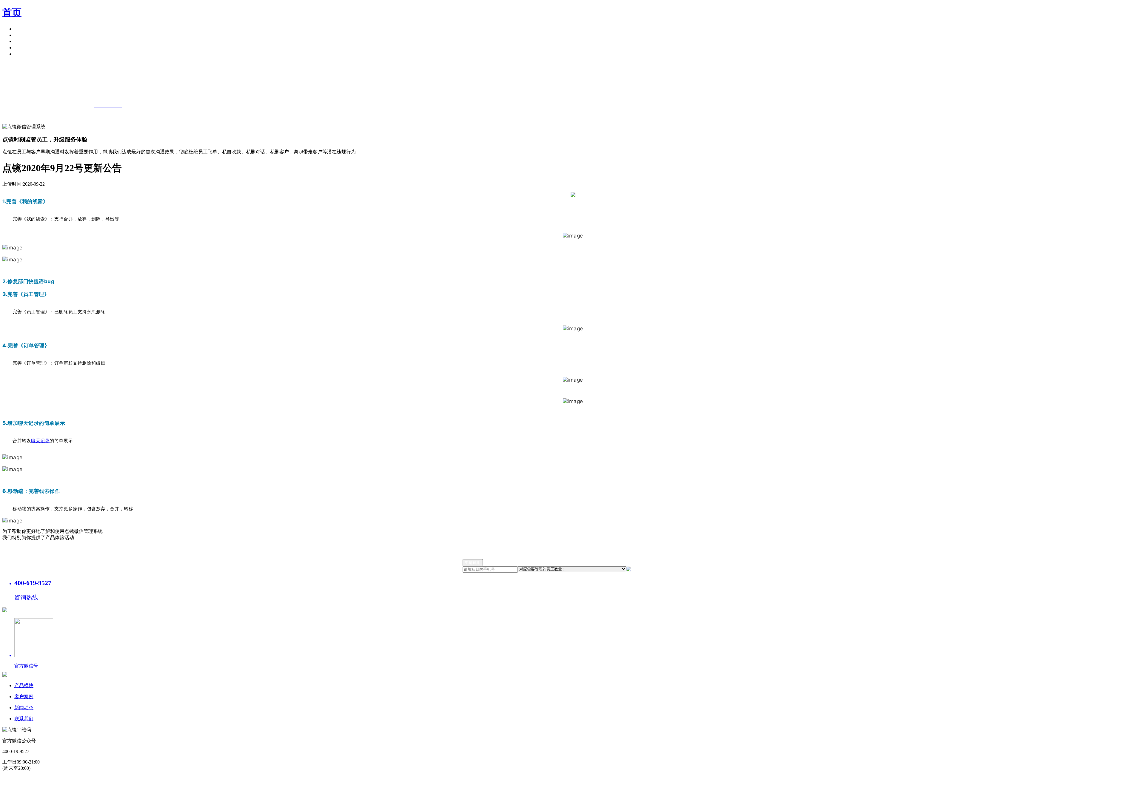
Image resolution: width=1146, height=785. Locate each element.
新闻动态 (23, 707)
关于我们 (23, 47)
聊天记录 (40, 440)
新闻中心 (23, 41)
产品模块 (23, 28)
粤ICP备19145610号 (512, 779)
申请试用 (23, 53)
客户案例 (23, 35)
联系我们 (23, 718)
